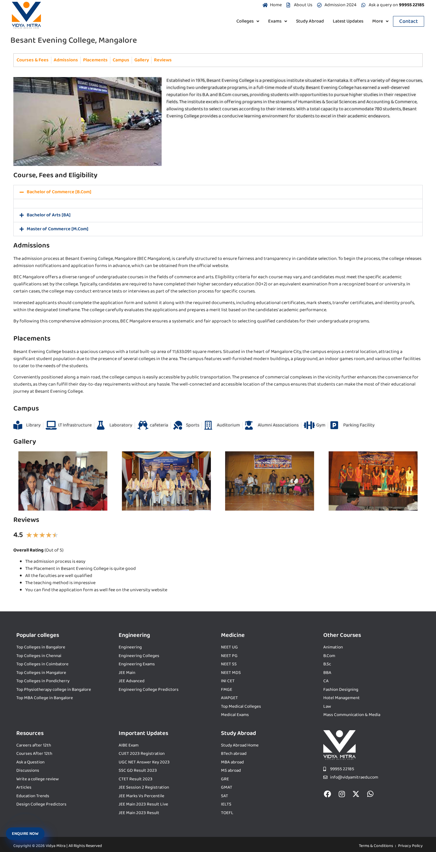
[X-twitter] (356, 794)
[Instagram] (342, 794)
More (377, 21)
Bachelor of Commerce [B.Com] (59, 192)
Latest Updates (348, 21)
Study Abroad (310, 21)
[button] (248, 21)
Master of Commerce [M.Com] (57, 229)
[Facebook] (327, 794)
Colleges (245, 21)
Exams (274, 21)
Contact (408, 21)
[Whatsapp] (370, 794)
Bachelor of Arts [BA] (49, 215)
